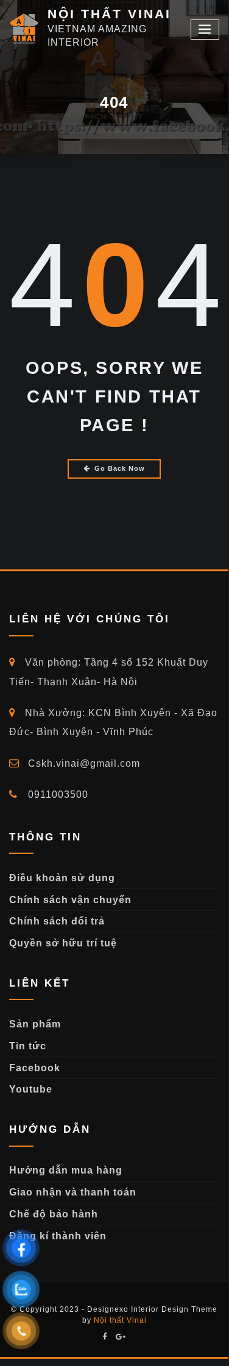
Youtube (30, 1089)
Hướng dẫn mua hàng (65, 1170)
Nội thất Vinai (120, 1320)
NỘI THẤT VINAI (109, 14)
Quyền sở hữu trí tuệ (63, 943)
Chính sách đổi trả (57, 921)
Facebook (34, 1068)
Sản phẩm (35, 1024)
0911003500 (56, 794)
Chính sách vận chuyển (70, 900)
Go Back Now (119, 468)
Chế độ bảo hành (53, 1214)
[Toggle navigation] (205, 29)
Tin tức (27, 1046)
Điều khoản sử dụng (62, 878)
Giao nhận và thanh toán (72, 1192)
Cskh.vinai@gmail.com (82, 763)
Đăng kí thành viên (58, 1236)
